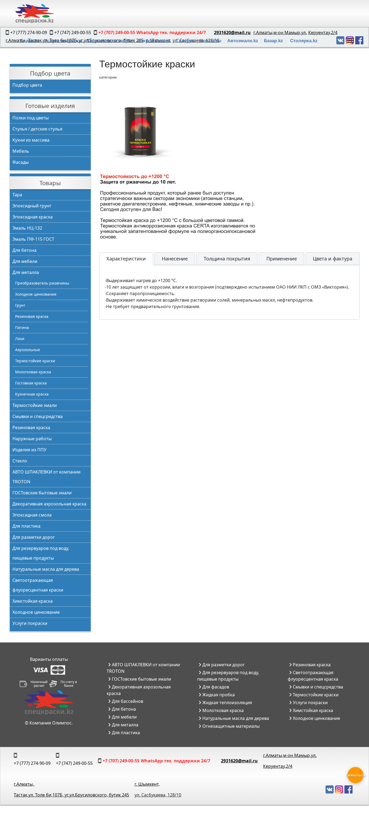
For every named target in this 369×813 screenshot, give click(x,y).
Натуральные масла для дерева (45, 569)
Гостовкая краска (31, 383)
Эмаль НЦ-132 (27, 228)
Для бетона (24, 250)
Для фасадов (215, 687)
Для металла (25, 272)
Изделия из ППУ (29, 450)
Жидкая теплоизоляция (226, 703)
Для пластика (26, 526)
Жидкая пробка (218, 695)
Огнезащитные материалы (230, 726)
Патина (22, 327)
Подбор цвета (27, 85)
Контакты (211, 40)
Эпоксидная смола (32, 515)
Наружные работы (32, 439)
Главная (29, 40)
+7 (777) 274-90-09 (32, 763)
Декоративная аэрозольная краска (49, 504)
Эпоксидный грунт (31, 206)
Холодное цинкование (35, 294)
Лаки (19, 338)
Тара (17, 195)
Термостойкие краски (35, 360)
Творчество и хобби (109, 40)
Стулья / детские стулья (37, 129)
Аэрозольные (27, 349)
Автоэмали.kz (242, 40)
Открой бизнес (153, 40)
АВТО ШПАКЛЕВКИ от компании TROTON (46, 477)
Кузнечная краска (32, 394)
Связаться (355, 775)
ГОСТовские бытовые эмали (42, 493)
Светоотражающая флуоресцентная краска (313, 676)
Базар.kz (273, 40)
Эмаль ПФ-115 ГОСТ (33, 239)
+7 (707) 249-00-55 (121, 761)
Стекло (19, 461)
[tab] (126, 258)
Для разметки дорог (33, 537)
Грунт (20, 305)
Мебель (20, 151)
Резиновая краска (31, 316)
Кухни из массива (30, 140)
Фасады (20, 162)
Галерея (185, 40)
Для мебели (24, 261)
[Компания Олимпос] (49, 702)
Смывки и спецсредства (37, 416)
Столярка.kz (304, 40)
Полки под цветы (30, 118)
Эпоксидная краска (32, 217)
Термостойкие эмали (34, 405)
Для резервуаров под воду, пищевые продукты (40, 553)
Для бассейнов (127, 701)
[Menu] (350, 40)
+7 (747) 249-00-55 (74, 763)
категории (108, 77)
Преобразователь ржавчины (42, 283)
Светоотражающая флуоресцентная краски (37, 585)
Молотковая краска (33, 371)
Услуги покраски (62, 40)
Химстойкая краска (32, 601)
